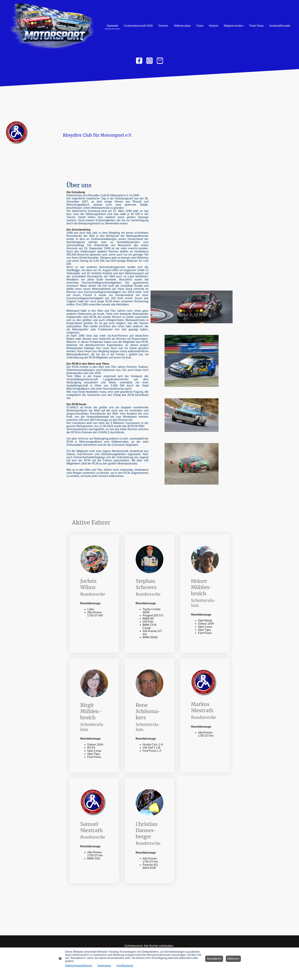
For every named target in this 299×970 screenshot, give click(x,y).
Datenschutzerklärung (78, 965)
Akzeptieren (214, 958)
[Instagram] (149, 61)
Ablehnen (233, 958)
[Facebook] (139, 61)
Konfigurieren (125, 965)
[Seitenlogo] (52, 26)
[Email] (160, 61)
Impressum (104, 965)
